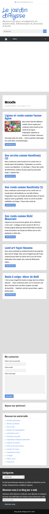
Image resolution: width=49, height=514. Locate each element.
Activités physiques (13, 420)
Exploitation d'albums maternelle (18, 439)
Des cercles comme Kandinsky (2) (23, 156)
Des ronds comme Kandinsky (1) (24, 187)
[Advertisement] (24, 66)
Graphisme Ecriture (13, 452)
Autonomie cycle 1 (13, 433)
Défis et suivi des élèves (15, 446)
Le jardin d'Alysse (15, 13)
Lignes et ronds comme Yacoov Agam (23, 116)
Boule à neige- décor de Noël (22, 277)
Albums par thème (13, 424)
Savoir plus (10, 144)
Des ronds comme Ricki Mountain (18, 217)
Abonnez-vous (10, 504)
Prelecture (10, 462)
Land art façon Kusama (18, 248)
